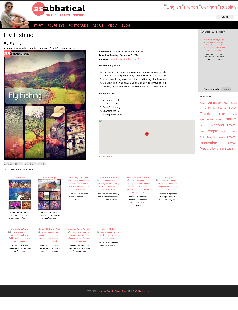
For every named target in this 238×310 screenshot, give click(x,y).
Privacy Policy (121, 291)
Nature (18, 164)
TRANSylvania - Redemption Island (145, 177)
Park (202, 131)
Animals (8, 164)
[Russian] (227, 7)
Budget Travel (221, 103)
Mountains (30, 164)
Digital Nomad (218, 108)
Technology (220, 137)
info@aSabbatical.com (140, 291)
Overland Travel (223, 125)
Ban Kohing (49, 177)
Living (234, 114)
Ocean (203, 125)
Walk (230, 148)
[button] (147, 134)
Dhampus (168, 177)
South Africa (105, 156)
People (41, 164)
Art (210, 102)
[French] (190, 7)
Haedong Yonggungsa (214, 39)
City (203, 108)
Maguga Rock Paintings (80, 229)
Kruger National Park (49, 229)
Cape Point (20, 177)
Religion (224, 131)
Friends (205, 113)
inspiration (226, 89)
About (98, 25)
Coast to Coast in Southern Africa (126, 59)
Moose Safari (108, 229)
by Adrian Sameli (105, 291)
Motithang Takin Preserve (81, 177)
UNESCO (221, 149)
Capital (233, 103)
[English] (172, 7)
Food (233, 108)
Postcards (78, 25)
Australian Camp (20, 229)
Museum (219, 119)
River (234, 131)
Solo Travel (207, 137)
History (221, 113)
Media (112, 25)
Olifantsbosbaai (108, 177)
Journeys (56, 25)
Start (38, 25)
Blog (126, 25)
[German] (208, 7)
